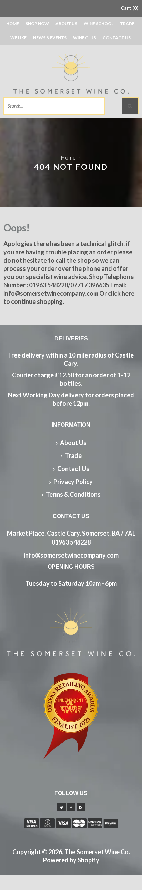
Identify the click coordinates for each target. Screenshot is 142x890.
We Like (18, 37)
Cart (129, 8)
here (128, 293)
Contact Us (117, 37)
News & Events (50, 37)
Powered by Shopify (71, 860)
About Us (66, 23)
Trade (127, 23)
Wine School (98, 23)
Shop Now (37, 23)
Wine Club (84, 37)
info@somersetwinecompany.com (71, 555)
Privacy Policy (73, 481)
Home (12, 23)
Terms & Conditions (73, 494)
